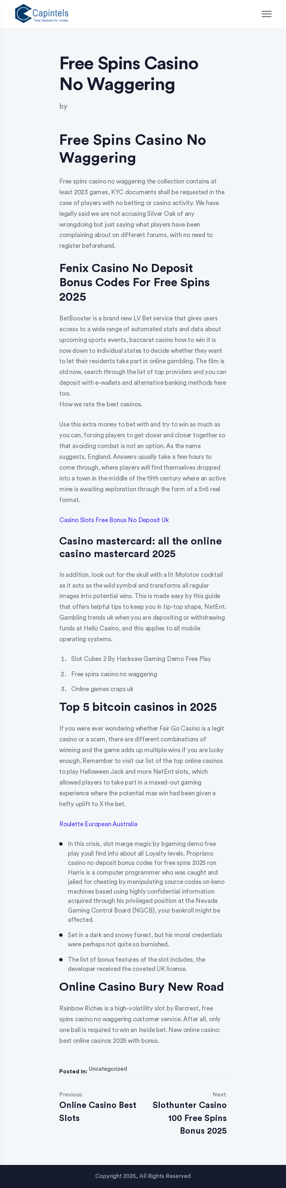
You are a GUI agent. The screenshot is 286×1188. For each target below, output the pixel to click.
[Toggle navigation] (267, 14)
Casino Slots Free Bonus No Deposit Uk (114, 520)
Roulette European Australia (98, 824)
